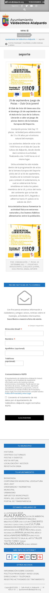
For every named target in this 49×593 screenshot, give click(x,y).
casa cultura (24, 522)
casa (15, 521)
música (7, 535)
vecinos (27, 544)
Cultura (34, 524)
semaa (26, 269)
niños (24, 535)
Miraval (19, 532)
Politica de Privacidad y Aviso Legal (18, 393)
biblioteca (8, 522)
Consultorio (18, 524)
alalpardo (15, 515)
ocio (14, 269)
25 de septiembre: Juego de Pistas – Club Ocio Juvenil (24, 102)
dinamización (10, 527)
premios (7, 538)
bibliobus (32, 519)
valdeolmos (14, 543)
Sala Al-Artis (27, 538)
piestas (20, 269)
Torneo (15, 541)
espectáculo (38, 527)
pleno (31, 535)
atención (7, 519)
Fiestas (24, 529)
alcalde (30, 516)
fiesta (16, 530)
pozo (37, 535)
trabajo (22, 541)
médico (38, 532)
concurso (8, 524)
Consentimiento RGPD (16, 374)
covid (26, 524)
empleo (29, 527)
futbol (32, 530)
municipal (29, 532)
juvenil (36, 266)
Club (25, 266)
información (9, 533)
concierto (36, 521)
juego (30, 266)
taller (38, 538)
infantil (38, 530)
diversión (21, 527)
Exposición (9, 530)
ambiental (39, 516)
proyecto (15, 538)
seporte (33, 269)
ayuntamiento (19, 518)
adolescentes (16, 266)
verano (34, 544)
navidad (16, 535)
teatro (7, 541)
